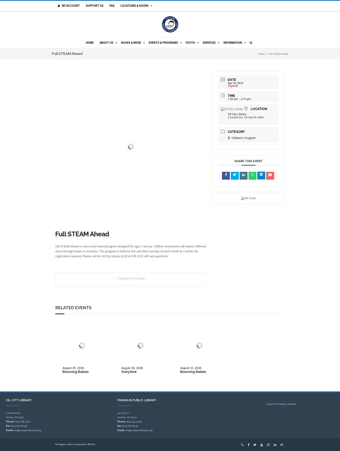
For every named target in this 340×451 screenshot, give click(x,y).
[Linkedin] (244, 176)
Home (90, 42)
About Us (106, 42)
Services (209, 42)
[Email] (270, 176)
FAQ (112, 5)
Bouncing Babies (76, 372)
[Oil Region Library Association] (170, 24)
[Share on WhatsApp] (252, 176)
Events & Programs (163, 42)
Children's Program (244, 138)
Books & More (131, 42)
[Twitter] (254, 444)
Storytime (129, 372)
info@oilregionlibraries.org (27, 430)
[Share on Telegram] (261, 175)
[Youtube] (261, 444)
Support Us (94, 5)
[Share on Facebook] (226, 176)
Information (232, 42)
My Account (71, 5)
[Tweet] (235, 176)
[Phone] (242, 444)
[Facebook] (248, 444)
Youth (190, 42)
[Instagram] (268, 444)
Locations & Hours (134, 5)
